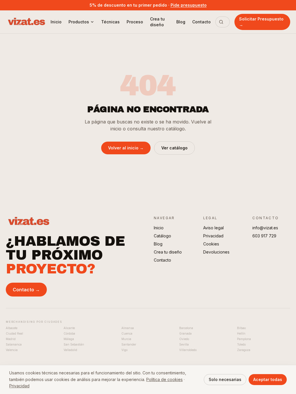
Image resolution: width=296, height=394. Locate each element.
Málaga (69, 339)
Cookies (211, 243)
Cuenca (126, 333)
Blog (180, 21)
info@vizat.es (265, 227)
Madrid (11, 339)
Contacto (201, 21)
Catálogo (162, 235)
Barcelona (186, 328)
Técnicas (110, 21)
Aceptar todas (267, 379)
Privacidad (213, 235)
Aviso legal (213, 227)
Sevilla (184, 344)
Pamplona (244, 339)
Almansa (127, 328)
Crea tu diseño (157, 21)
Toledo (241, 344)
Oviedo (184, 339)
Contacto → (26, 289)
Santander (128, 344)
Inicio (56, 21)
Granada (185, 333)
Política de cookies (164, 379)
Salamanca (14, 344)
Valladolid (70, 350)
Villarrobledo (188, 350)
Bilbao (241, 328)
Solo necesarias (225, 379)
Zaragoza (243, 350)
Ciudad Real (14, 333)
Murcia (126, 339)
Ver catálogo (174, 147)
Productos (79, 21)
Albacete (11, 328)
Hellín (241, 333)
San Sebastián (74, 344)
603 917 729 (264, 235)
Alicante (69, 328)
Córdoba (69, 333)
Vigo (124, 350)
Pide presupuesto (189, 5)
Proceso (135, 21)
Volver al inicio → (126, 147)
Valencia (12, 350)
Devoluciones (216, 251)
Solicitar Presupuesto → (261, 21)
